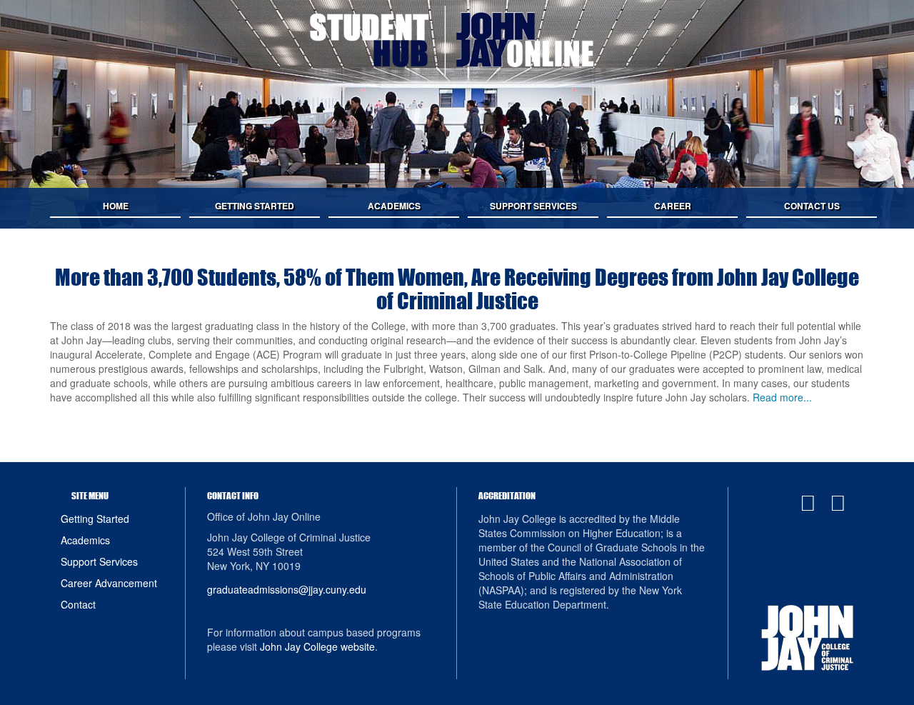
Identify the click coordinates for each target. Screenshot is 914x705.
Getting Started (95, 518)
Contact (78, 604)
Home (116, 205)
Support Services (99, 561)
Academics (85, 540)
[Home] (457, 41)
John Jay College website (317, 646)
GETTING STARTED (254, 205)
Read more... (782, 397)
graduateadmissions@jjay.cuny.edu (286, 589)
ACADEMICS (394, 205)
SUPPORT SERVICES (533, 205)
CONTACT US (812, 205)
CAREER (672, 205)
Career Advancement (109, 583)
